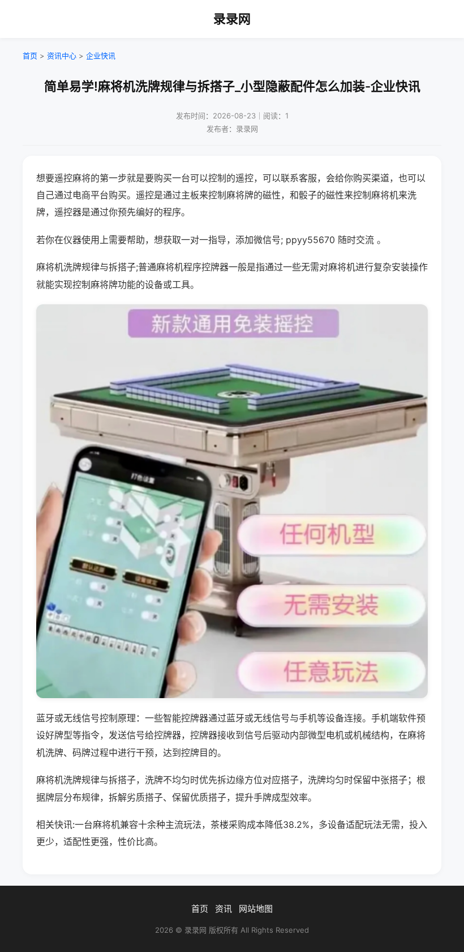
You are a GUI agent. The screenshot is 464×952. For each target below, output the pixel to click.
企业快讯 (100, 55)
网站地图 (256, 908)
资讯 (223, 908)
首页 (30, 55)
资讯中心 (61, 55)
